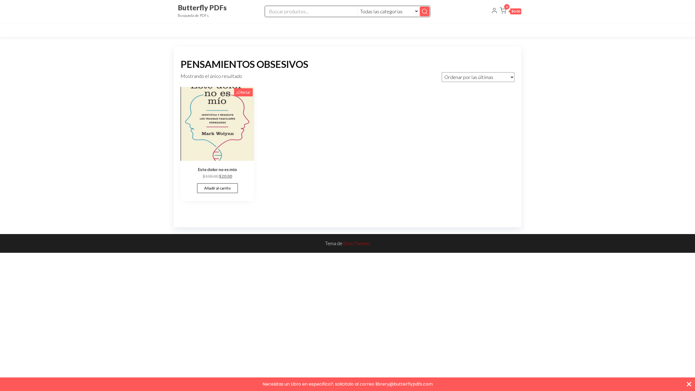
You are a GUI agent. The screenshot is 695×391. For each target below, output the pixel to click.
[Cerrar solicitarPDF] (689, 384)
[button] (510, 11)
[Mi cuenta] (494, 11)
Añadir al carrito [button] (217, 188)
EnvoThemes (356, 243)
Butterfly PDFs (202, 7)
